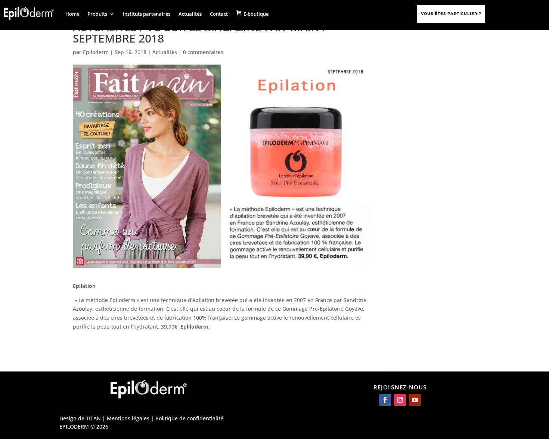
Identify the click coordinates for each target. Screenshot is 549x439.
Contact (219, 13)
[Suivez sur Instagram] (400, 400)
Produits (97, 13)
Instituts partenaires (146, 13)
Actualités (190, 13)
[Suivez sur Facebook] (385, 400)
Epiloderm (96, 52)
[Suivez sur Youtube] (415, 400)
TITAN (93, 418)
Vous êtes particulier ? (451, 13)
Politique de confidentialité (189, 418)
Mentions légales (128, 418)
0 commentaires (203, 52)
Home (72, 13)
